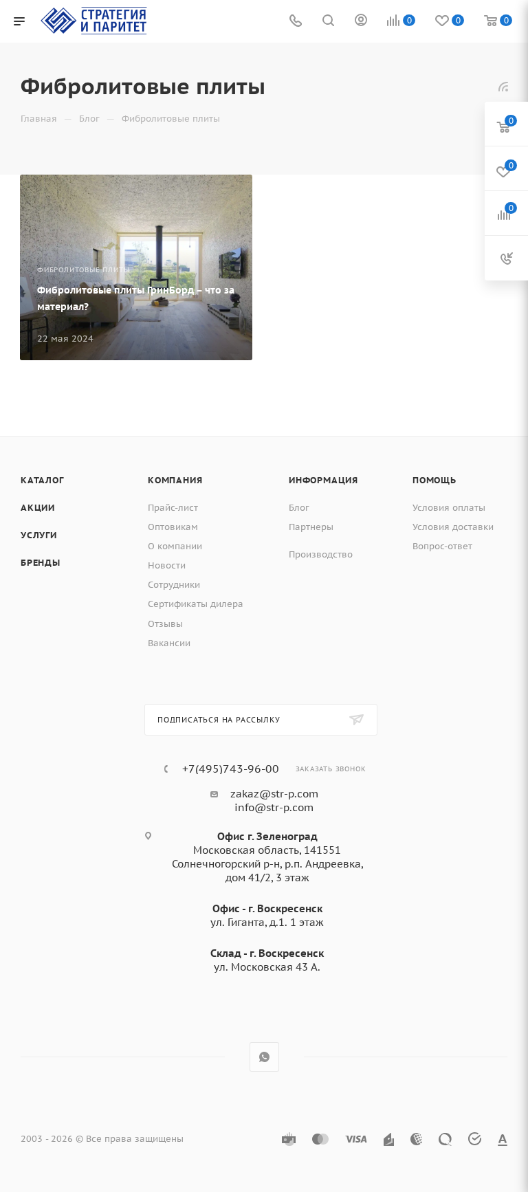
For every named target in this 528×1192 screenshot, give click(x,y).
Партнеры (311, 527)
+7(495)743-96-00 (230, 768)
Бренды (40, 563)
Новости (167, 565)
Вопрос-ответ (442, 546)
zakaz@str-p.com (274, 793)
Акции (38, 508)
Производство (321, 554)
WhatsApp (264, 1057)
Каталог (42, 480)
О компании (175, 546)
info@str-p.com (274, 807)
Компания (175, 480)
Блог (299, 508)
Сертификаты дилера (195, 604)
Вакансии (169, 643)
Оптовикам (173, 527)
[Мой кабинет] (361, 21)
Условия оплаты (448, 508)
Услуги (39, 535)
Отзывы (165, 624)
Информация (323, 480)
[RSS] (503, 86)
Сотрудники (174, 585)
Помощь (434, 480)
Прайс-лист (173, 508)
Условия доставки (453, 527)
